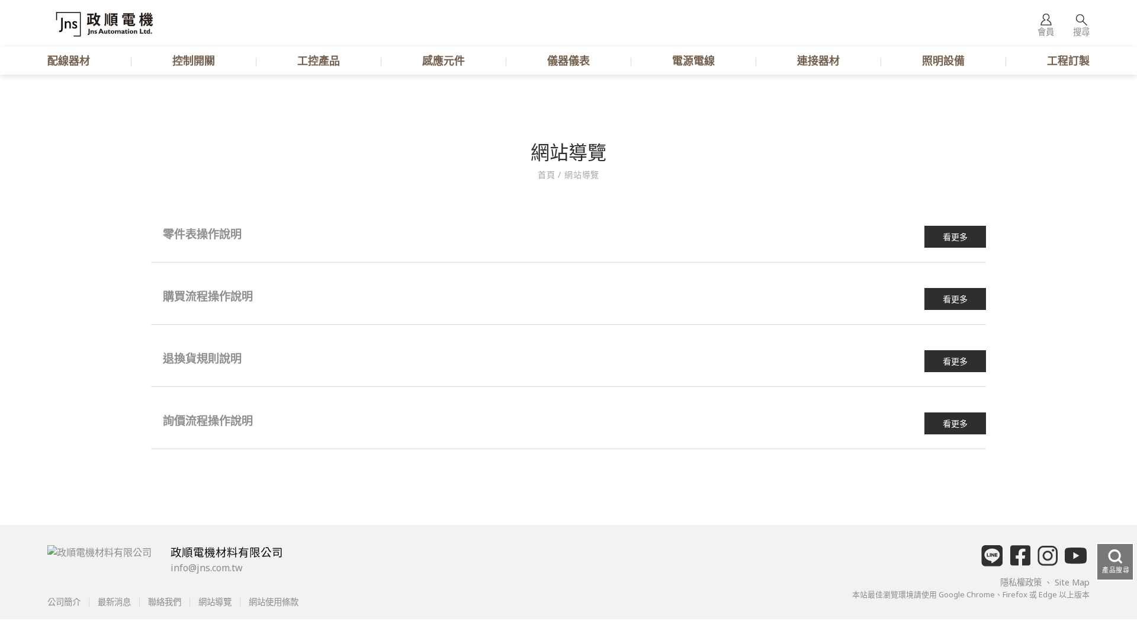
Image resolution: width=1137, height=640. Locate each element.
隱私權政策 (1022, 582)
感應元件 (443, 60)
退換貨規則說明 (202, 358)
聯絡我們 (165, 601)
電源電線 (693, 60)
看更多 (955, 236)
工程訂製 (1068, 60)
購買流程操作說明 (208, 296)
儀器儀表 (568, 60)
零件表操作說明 (202, 234)
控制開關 (193, 60)
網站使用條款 (272, 601)
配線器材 (68, 60)
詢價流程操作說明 (208, 420)
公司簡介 (65, 601)
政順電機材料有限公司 (227, 552)
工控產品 (318, 60)
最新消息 (114, 601)
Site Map (1072, 582)
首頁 (548, 174)
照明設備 (943, 60)
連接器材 (818, 60)
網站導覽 (580, 174)
